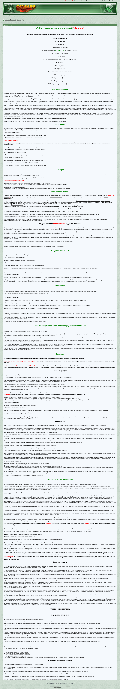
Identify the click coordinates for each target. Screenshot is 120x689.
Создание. (61, 65)
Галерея (99, 1)
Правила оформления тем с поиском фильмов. (61, 59)
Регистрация (22, 16)
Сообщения (61, 56)
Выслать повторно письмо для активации (105, 16)
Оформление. (61, 68)
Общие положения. (60, 38)
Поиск (87, 1)
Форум (19, 20)
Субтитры (105, 1)
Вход (16, 16)
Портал (83, 1)
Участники (93, 1)
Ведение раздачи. (61, 74)
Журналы (77, 1)
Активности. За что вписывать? (61, 71)
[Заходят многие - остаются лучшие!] (23, 8)
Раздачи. (61, 62)
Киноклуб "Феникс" (10, 20)
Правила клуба (69, 1)
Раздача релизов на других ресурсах (61, 50)
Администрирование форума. (62, 84)
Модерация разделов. (61, 81)
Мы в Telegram (113, 1)
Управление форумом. (61, 77)
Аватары (61, 44)
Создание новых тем (61, 53)
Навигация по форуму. (60, 47)
